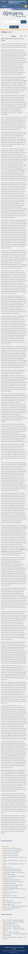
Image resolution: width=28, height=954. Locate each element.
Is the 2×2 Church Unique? (9, 874)
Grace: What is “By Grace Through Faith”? (12, 870)
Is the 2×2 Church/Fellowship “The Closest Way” (14, 876)
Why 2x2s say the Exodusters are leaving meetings (14, 906)
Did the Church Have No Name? (10, 853)
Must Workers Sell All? (8, 878)
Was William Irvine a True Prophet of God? (13, 885)
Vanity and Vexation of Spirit (9, 883)
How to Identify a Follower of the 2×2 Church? (13, 872)
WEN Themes (14, 952)
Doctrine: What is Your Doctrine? (10, 855)
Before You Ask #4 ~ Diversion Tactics (12, 927)
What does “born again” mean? (10, 892)
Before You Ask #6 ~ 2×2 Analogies (11, 932)
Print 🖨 (12, 36)
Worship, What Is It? (7, 909)
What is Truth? (6, 894)
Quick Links (4, 6)
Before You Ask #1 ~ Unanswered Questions (13, 920)
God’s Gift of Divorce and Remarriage (11, 869)
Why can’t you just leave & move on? (11, 908)
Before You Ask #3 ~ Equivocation (11, 925)
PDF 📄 (22, 36)
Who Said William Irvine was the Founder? (12, 902)
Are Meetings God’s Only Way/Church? (12, 848)
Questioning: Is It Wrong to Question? (11, 879)
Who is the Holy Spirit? (8, 900)
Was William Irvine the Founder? (10, 887)
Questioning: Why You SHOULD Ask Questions (13, 881)
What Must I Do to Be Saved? (10, 895)
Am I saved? (5, 846)
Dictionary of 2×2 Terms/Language (11, 851)
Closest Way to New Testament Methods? (13, 850)
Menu (15, 27)
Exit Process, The (7, 867)
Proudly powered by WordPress (10, 950)
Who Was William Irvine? (8, 904)
